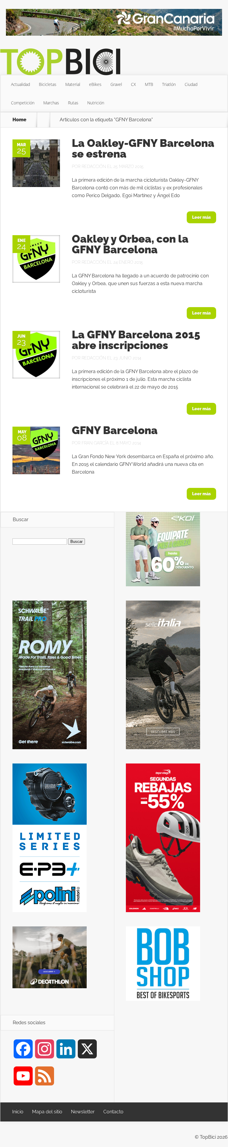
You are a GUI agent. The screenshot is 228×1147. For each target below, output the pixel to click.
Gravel (116, 84)
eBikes (95, 84)
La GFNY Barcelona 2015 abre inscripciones (136, 339)
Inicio (17, 1112)
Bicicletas (47, 84)
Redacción (94, 166)
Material (72, 84)
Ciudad (191, 84)
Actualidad (20, 84)
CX (133, 84)
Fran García (95, 443)
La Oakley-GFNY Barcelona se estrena (143, 148)
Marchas (51, 103)
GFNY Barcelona (115, 430)
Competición (22, 103)
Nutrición (95, 103)
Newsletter (83, 1112)
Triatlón (169, 84)
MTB (149, 84)
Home (19, 119)
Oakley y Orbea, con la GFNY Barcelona (130, 244)
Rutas (73, 103)
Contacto (113, 1112)
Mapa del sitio (47, 1112)
